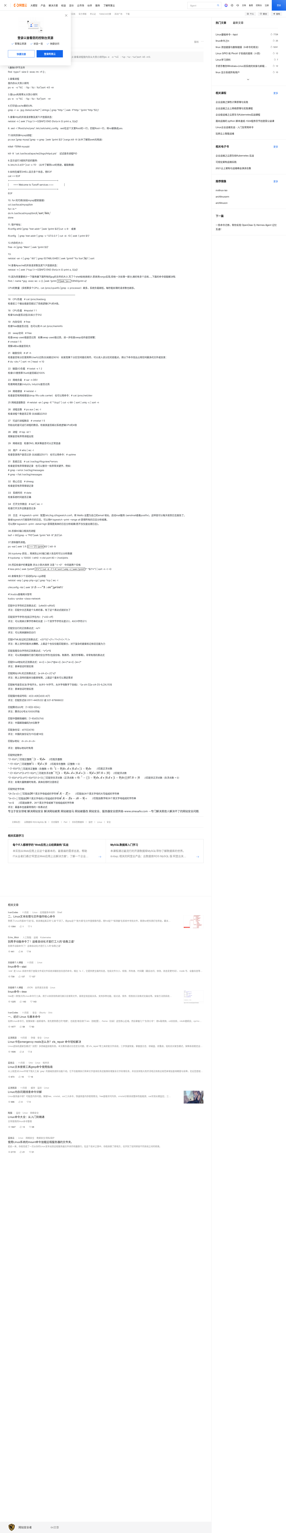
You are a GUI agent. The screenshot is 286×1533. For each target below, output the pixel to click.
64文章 (55, 1527)
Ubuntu (42, 1012)
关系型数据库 (78, 822)
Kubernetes (45, 937)
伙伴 (89, 5)
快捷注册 (21, 54)
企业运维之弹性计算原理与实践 (232, 102)
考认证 (93, 13)
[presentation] (42, 213)
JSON (30, 987)
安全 (109, 822)
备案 (251, 5)
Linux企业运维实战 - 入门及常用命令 (235, 127)
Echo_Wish (13, 937)
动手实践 (71, 13)
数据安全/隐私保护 (45, 1137)
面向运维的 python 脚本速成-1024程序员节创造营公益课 (245, 120)
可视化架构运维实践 (226, 161)
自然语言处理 (41, 987)
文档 (244, 5)
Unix (50, 1012)
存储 (33, 1037)
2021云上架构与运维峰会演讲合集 (233, 168)
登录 (279, 5)
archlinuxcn (222, 202)
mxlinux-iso (221, 190)
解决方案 (53, 5)
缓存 (33, 1087)
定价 (71, 5)
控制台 (259, 5)
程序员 (46, 1062)
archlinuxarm (222, 196)
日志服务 (55, 822)
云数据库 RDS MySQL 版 (35, 822)
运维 (36, 937)
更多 (275, 93)
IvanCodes (13, 912)
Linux (99, 822)
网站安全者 (25, 1527)
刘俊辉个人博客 (15, 962)
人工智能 (27, 937)
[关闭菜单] (5, 5)
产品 (43, 5)
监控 (91, 822)
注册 (267, 5)
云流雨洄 (12, 1037)
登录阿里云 (50, 53)
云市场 (80, 5)
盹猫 (10, 1112)
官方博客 (83, 13)
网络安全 (34, 1112)
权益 (63, 5)
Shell (59, 912)
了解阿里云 (109, 5)
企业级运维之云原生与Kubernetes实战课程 (238, 114)
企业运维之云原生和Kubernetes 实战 (235, 155)
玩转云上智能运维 (225, 133)
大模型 (33, 5)
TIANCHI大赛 (105, 13)
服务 (97, 5)
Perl (65, 822)
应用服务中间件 (47, 912)
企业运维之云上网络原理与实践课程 (234, 108)
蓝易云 (11, 1062)
